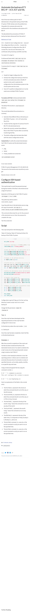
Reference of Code (6, 39)
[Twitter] (6, 453)
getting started (7, 445)
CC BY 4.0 (14, 455)
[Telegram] (10, 453)
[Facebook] (8, 453)
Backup (10, 442)
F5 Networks (5, 442)
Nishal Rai (5, 15)
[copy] (28, 239)
